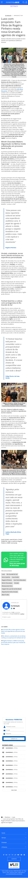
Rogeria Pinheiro (7, 580)
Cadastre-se (14, 738)
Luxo (3, 574)
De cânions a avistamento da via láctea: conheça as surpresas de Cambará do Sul (13, 637)
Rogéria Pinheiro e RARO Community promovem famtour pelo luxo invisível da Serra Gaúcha (13, 642)
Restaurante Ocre (7, 586)
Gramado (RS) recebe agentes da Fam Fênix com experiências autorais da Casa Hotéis (13, 631)
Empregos (4, 842)
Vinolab (16, 583)
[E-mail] (14, 608)
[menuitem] (14, 832)
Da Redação (8, 15)
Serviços (4, 837)
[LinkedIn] (11, 608)
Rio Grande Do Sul (12, 574)
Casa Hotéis (15, 577)
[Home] (2, 817)
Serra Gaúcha (6, 577)
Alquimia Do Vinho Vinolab (10, 592)
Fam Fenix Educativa (20, 580)
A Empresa (4, 847)
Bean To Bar (5, 595)
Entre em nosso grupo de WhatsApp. (17, 564)
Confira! (22, 614)
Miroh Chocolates (7, 583)
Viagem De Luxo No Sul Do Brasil (11, 589)
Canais (3, 833)
